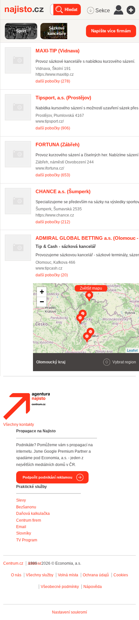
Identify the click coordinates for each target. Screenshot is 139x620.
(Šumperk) (63, 191)
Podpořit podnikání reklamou (47, 477)
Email (21, 527)
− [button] (42, 302)
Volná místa (68, 575)
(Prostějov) (63, 97)
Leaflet (132, 350)
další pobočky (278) (53, 81)
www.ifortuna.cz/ (50, 168)
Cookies (120, 575)
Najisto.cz (27, 10)
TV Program (26, 540)
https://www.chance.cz (55, 215)
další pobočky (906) (53, 128)
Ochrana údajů (96, 575)
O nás (16, 575)
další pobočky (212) (53, 222)
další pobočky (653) (53, 175)
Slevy (21, 500)
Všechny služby (40, 575)
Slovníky (23, 533)
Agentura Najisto (26, 406)
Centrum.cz (13, 563)
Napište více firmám (111, 30)
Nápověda (92, 586)
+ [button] (42, 292)
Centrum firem (28, 520)
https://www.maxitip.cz (55, 74)
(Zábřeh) (58, 144)
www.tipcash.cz (49, 268)
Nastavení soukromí (69, 612)
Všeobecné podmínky (60, 586)
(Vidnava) (58, 50)
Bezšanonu (26, 507)
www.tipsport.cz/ (50, 121)
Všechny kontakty (18, 424)
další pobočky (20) (52, 275)
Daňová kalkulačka (33, 513)
